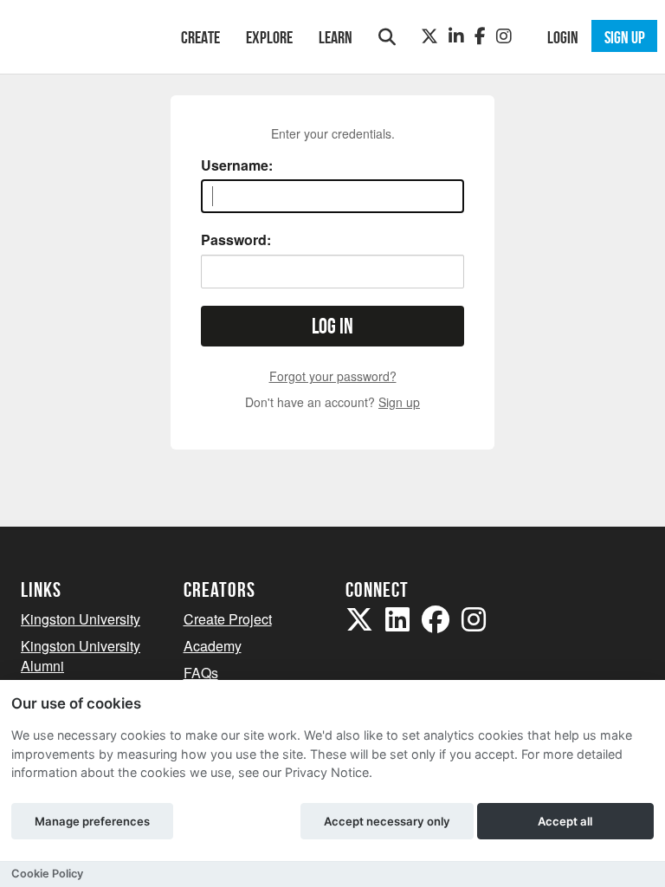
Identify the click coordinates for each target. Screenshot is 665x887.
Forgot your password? (333, 376)
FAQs (201, 673)
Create (200, 37)
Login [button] (562, 37)
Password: (236, 239)
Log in (332, 326)
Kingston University (80, 619)
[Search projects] (387, 37)
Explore (269, 37)
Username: (237, 165)
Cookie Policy (47, 873)
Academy (213, 646)
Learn (335, 37)
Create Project (228, 619)
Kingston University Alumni (80, 656)
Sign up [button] (624, 37)
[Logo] (78, 35)
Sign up (399, 402)
